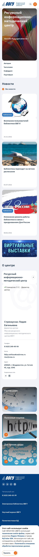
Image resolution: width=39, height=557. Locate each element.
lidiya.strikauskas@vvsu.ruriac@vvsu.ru (15, 355)
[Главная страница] (8, 478)
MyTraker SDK (7, 538)
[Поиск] (30, 4)
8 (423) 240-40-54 (11, 346)
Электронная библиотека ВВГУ (15, 504)
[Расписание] (6, 408)
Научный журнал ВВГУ (11, 512)
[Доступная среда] (6, 462)
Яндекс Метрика (17, 536)
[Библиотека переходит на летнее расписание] (19, 165)
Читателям (8, 67)
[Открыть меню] (35, 4)
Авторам (7, 63)
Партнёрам (8, 75)
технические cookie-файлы (13, 533)
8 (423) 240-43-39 (9, 495)
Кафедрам (8, 71)
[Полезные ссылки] (6, 435)
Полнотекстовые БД (10, 521)
